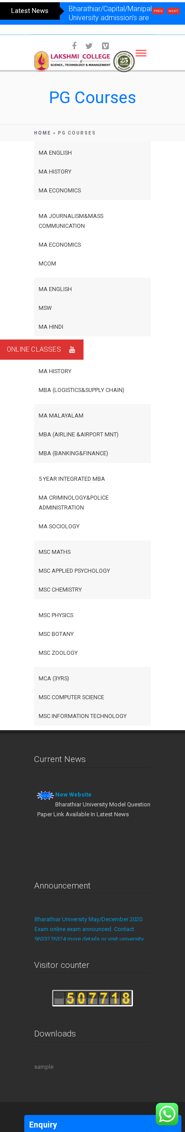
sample (43, 1066)
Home (42, 133)
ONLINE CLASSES (34, 349)
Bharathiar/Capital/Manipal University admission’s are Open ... (110, 17)
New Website (73, 794)
